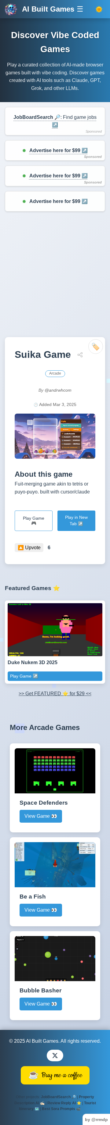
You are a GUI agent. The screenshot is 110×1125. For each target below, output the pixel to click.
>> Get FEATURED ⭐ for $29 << (55, 693)
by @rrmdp (96, 1119)
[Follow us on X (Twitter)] (55, 1055)
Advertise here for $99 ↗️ (58, 150)
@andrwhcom (58, 390)
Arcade (55, 373)
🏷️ (95, 347)
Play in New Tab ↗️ (76, 520)
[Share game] (80, 355)
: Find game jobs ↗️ (55, 121)
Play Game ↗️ (24, 676)
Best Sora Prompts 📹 (61, 1109)
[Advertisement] (55, 274)
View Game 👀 (40, 816)
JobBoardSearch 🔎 (58, 1097)
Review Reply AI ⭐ (64, 1103)
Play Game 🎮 (33, 520)
